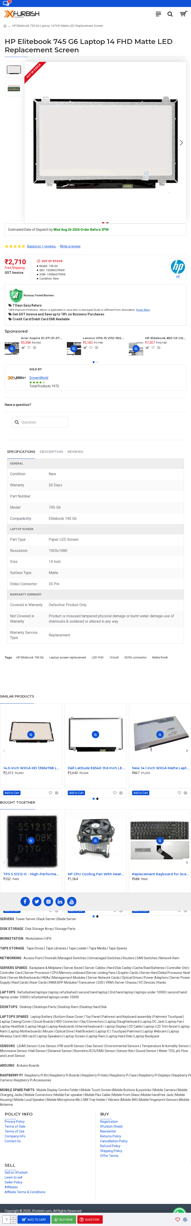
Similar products (17, 696)
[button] (29, 142)
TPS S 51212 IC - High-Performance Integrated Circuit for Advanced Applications (32, 874)
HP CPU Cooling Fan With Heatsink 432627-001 (96, 874)
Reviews (75, 452)
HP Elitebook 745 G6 (30, 657)
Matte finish (160, 657)
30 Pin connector (135, 657)
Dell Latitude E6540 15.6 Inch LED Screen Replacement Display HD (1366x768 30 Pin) (96, 768)
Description (51, 452)
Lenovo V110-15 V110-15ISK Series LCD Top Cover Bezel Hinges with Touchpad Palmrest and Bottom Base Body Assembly (103, 338)
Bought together (17, 802)
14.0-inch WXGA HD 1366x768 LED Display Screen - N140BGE (32, 768)
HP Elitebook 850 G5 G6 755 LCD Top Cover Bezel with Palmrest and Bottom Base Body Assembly (165, 338)
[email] (16, 422)
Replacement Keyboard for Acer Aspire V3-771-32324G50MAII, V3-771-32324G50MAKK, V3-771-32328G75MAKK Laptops (161, 874)
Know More (143, 309)
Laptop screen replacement (67, 657)
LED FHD (98, 657)
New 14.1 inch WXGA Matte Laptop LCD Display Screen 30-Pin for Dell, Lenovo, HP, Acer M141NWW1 (161, 768)
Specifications (21, 452)
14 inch (114, 657)
